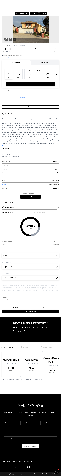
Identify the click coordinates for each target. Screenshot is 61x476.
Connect (30, 415)
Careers (47, 412)
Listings (10, 412)
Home (5, 412)
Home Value (33, 412)
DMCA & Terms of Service (48, 474)
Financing (26, 412)
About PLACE (54, 412)
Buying (15, 412)
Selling (20, 412)
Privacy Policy (37, 474)
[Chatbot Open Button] (56, 471)
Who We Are (40, 412)
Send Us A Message (30, 446)
